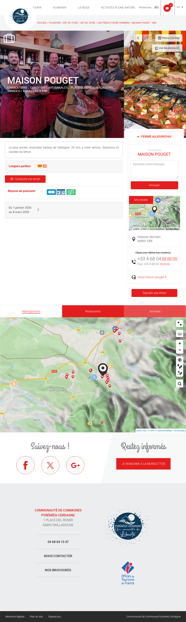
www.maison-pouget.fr (152, 277)
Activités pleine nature (118, 7)
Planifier (59, 7)
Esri (145, 430)
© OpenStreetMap (164, 430)
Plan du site (36, 616)
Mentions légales (14, 616)
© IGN (151, 430)
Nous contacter (58, 556)
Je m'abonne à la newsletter (143, 464)
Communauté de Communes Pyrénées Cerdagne (153, 616)
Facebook (25, 465)
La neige (84, 7)
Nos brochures (58, 570)
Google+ (75, 465)
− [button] (180, 350)
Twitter (50, 465)
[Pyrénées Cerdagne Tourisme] (20, 16)
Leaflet (139, 430)
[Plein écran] (179, 323)
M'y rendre (141, 200)
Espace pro (54, 616)
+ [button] (180, 343)
